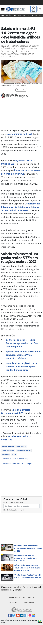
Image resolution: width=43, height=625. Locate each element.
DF (32, 15)
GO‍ (40, 15)
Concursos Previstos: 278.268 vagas (17, 463)
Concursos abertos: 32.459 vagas (15, 458)
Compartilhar (21, 90)
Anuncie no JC (15, 603)
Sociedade (5, 454)
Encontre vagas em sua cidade (13, 502)
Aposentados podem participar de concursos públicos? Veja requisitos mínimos (23, 355)
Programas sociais (24, 450)
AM (19, 15)
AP (15, 15)
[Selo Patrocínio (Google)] (33, 9)
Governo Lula (21, 446)
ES (36, 15)
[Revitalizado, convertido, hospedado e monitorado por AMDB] (40, 621)
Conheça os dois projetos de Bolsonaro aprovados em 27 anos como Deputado (23, 343)
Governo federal (8, 450)
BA (24, 15)
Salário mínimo (8, 446)
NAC (2, 15)
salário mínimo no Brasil (19, 133)
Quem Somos (15, 597)
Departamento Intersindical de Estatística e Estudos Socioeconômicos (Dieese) (20, 207)
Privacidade (29, 603)
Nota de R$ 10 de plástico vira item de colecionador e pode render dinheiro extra (21, 366)
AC (7, 15)
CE (28, 15)
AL (11, 15)
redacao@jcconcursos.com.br (16, 95)
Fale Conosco (28, 597)
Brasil (14, 454)
